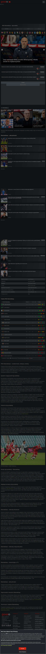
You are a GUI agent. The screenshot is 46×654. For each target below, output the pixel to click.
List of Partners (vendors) (6, 645)
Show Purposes (22, 651)
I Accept (22, 648)
